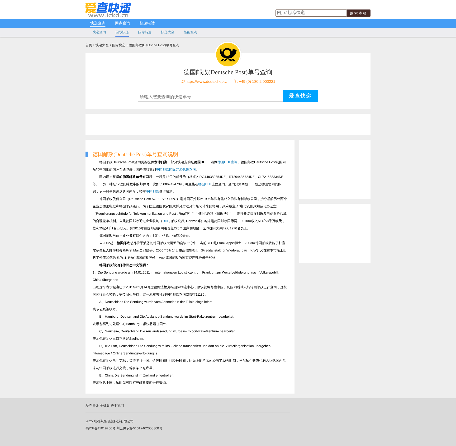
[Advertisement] (201, 124)
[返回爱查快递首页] (108, 16)
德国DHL (205, 184)
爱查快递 (92, 405)
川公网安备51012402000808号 (139, 428)
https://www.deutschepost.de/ (210, 82)
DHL (165, 221)
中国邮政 (152, 191)
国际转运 (145, 32)
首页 (89, 45)
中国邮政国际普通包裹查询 (176, 169)
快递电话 (147, 23)
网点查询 (122, 23)
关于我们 (117, 405)
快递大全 (167, 32)
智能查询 (190, 32)
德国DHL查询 (228, 162)
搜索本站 (358, 13)
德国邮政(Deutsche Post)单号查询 (154, 45)
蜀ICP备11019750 (99, 428)
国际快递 (122, 32)
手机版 (105, 405)
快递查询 (97, 23)
